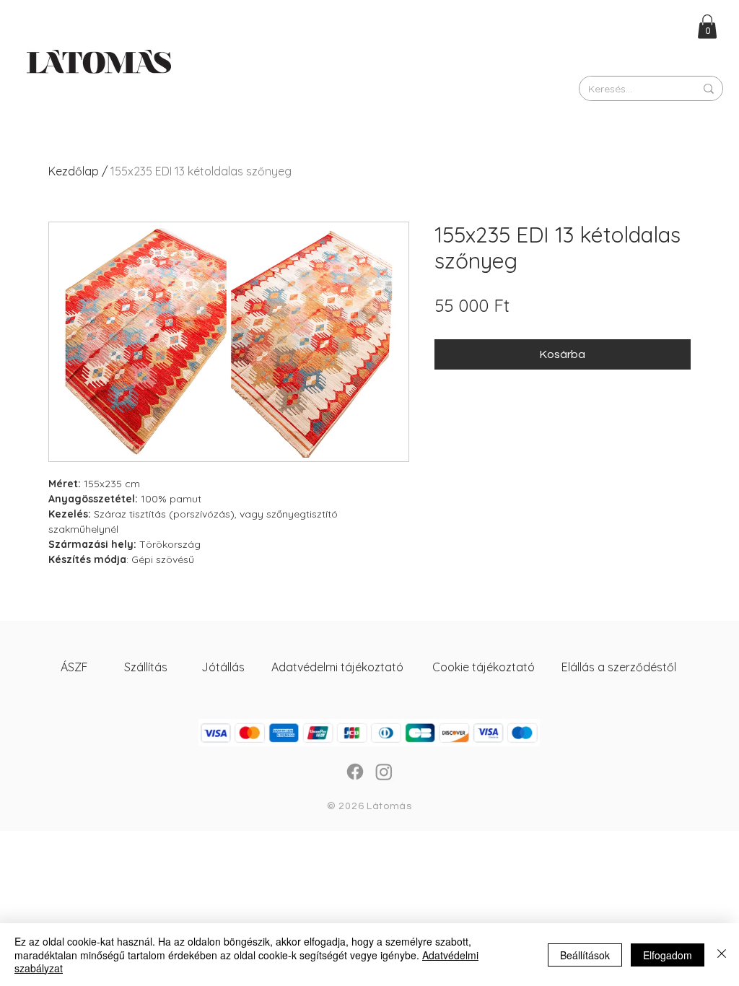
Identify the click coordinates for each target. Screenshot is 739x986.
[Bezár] (721, 954)
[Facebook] (355, 771)
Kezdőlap (73, 171)
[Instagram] (384, 771)
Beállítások (585, 955)
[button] (707, 26)
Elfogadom (667, 955)
